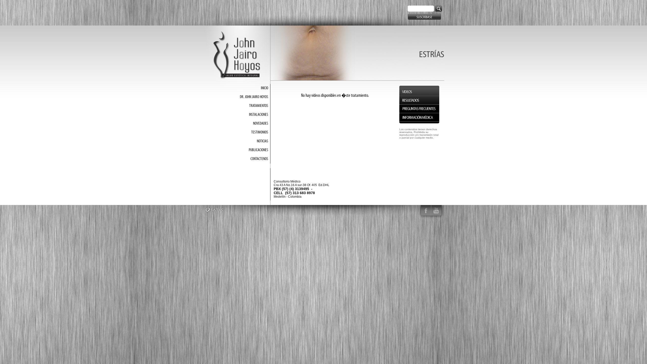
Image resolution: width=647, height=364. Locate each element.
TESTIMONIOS (259, 132)
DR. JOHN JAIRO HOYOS (254, 97)
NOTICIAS (262, 141)
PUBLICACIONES (258, 150)
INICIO (264, 88)
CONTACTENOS (259, 159)
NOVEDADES (260, 124)
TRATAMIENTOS (258, 106)
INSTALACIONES (258, 115)
